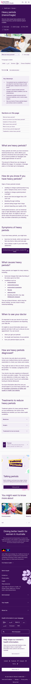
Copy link (6, 30)
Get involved (5, 595)
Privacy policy (5, 578)
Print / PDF (25, 26)
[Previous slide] (26, 522)
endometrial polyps (13, 285)
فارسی (4, 626)
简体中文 (17, 622)
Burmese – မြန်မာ (15, 63)
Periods (13, 8)
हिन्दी (19, 626)
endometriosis (11, 282)
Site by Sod (15, 682)
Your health (5, 602)
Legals (3, 581)
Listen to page (16, 26)
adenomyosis (11, 292)
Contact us (4, 575)
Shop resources (6, 584)
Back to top (14, 669)
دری (24, 622)
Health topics (7, 8)
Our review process (14, 70)
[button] (29, 2)
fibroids (9, 290)
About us (4, 610)
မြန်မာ (4, 622)
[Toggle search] (22, 2)
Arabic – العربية (5, 63)
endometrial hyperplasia (14, 287)
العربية (10, 622)
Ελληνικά (11, 626)
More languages (16, 631)
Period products (6, 516)
